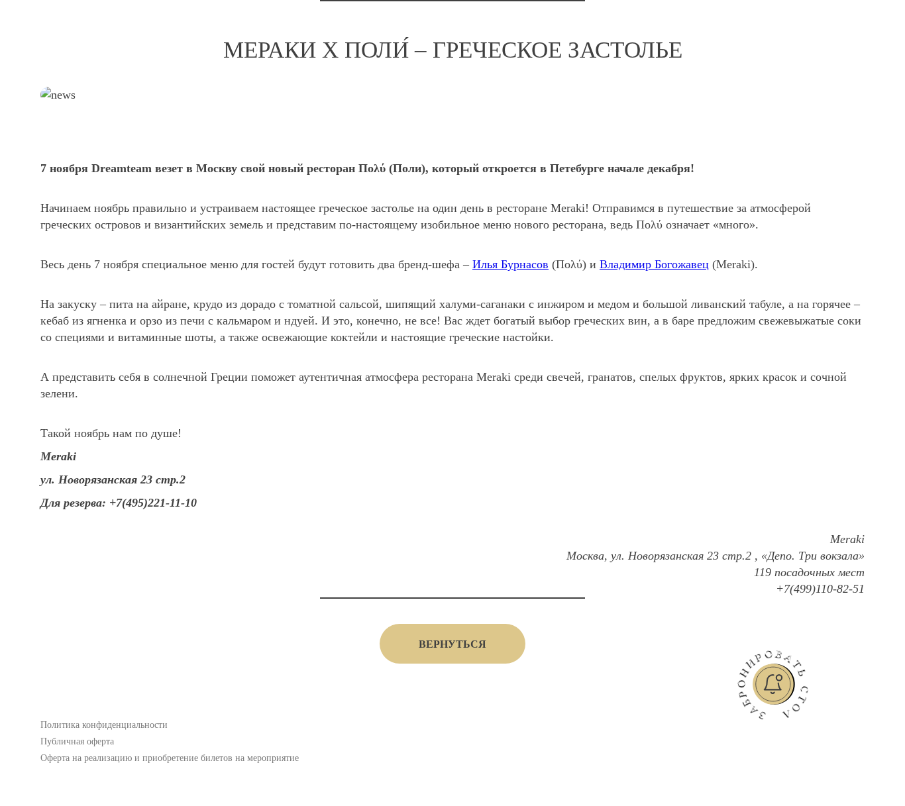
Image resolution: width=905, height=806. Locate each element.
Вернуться (452, 644)
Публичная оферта (77, 741)
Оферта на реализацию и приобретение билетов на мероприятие (169, 758)
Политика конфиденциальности (104, 725)
